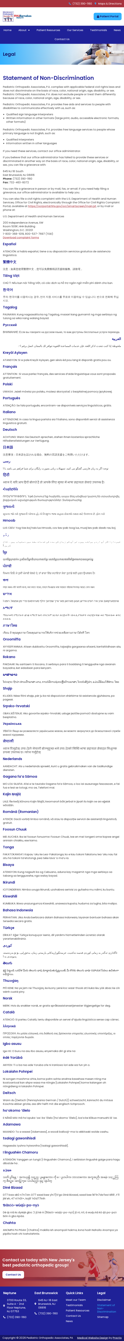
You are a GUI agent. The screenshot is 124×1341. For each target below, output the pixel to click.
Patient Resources (48, 30)
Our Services (75, 30)
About (22, 30)
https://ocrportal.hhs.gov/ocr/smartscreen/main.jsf (62, 206)
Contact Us (62, 39)
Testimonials (98, 30)
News (117, 30)
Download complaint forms (21, 237)
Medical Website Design (92, 1338)
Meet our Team (76, 1300)
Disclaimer (104, 1300)
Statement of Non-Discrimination (106, 1308)
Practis (117, 1338)
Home (7, 30)
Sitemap (102, 1317)
